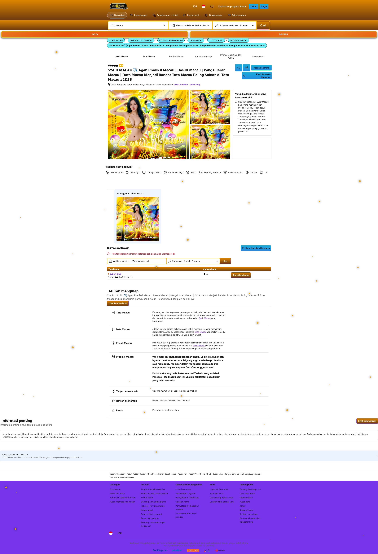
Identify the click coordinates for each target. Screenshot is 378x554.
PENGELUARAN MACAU (171, 40)
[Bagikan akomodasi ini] (246, 67)
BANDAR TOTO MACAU (141, 40)
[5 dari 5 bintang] (113, 66)
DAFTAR (283, 34)
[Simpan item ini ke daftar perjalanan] (238, 67)
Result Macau (199, 345)
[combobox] (138, 25)
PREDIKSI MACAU (238, 40)
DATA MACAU (195, 40)
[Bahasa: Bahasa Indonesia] (203, 6)
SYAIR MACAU (116, 40)
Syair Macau (205, 318)
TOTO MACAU (216, 40)
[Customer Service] (211, 6)
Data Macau (200, 332)
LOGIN (94, 34)
